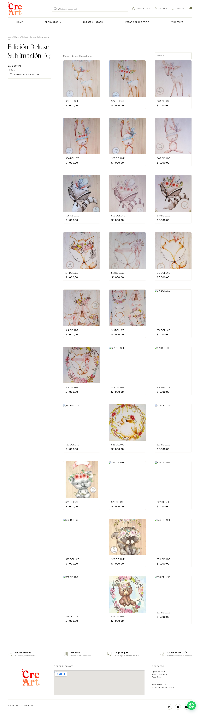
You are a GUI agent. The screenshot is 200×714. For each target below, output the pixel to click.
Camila (17, 37)
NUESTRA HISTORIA (93, 22)
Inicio (10, 37)
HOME (20, 22)
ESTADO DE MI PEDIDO (137, 22)
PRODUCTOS (51, 22)
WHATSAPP (177, 22)
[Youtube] (186, 707)
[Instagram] (169, 707)
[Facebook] (178, 707)
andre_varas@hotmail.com (163, 687)
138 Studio (28, 705)
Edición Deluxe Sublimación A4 (26, 74)
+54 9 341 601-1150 (159, 684)
